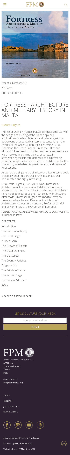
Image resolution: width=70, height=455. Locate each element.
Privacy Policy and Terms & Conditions (21, 438)
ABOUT (6, 395)
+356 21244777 (10, 379)
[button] (5, 5)
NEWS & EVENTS (10, 411)
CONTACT (8, 401)
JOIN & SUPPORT (11, 406)
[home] (35, 5)
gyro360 (31, 449)
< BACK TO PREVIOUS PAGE (16, 296)
